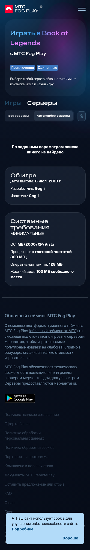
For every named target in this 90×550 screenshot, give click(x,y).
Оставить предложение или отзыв (35, 484)
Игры (13, 103)
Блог (9, 512)
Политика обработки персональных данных (24, 436)
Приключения (22, 67)
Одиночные (47, 67)
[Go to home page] (39, 9)
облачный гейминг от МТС (53, 331)
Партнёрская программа (26, 457)
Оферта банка (17, 424)
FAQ (8, 493)
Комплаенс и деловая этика (29, 466)
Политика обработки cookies (29, 447)
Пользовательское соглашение (32, 415)
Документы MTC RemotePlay (29, 475)
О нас (9, 503)
